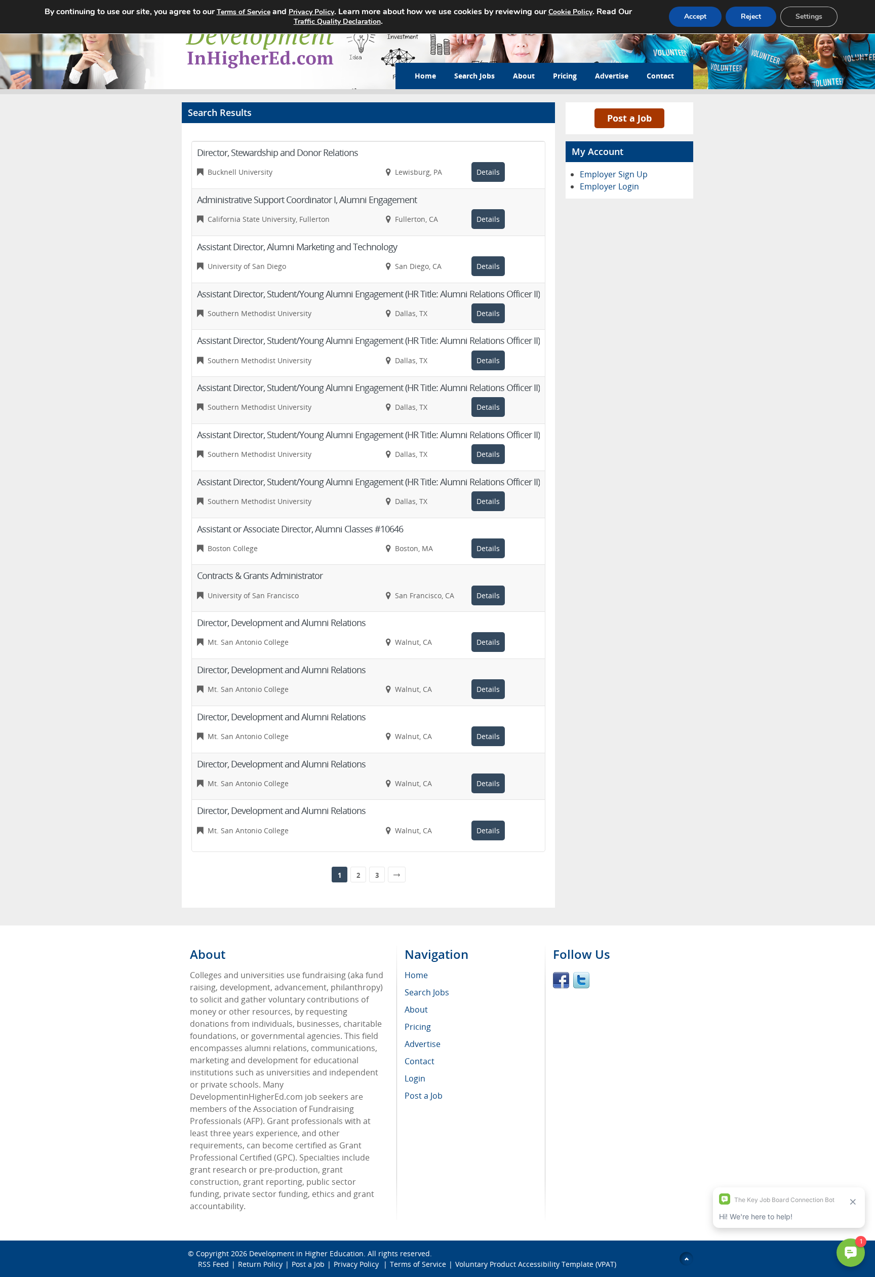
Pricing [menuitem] (418, 1026)
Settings (809, 16)
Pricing (565, 76)
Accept (695, 16)
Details (488, 172)
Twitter (581, 980)
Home (425, 76)
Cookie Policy (570, 12)
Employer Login (609, 186)
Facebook (561, 980)
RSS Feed (213, 1264)
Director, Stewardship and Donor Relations (277, 152)
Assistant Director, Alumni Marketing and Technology (297, 247)
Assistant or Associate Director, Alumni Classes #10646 (300, 529)
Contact (660, 76)
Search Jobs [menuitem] (427, 992)
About (524, 76)
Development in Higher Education (306, 1253)
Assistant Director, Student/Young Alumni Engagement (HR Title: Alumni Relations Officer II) (368, 294)
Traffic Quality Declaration (337, 21)
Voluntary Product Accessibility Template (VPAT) (535, 1264)
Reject (751, 16)
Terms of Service (418, 1264)
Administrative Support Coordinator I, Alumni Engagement (307, 200)
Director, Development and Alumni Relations (281, 622)
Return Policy (260, 1264)
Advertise (611, 76)
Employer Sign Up (614, 174)
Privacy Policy (357, 1264)
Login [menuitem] (415, 1078)
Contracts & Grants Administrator (260, 575)
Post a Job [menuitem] (424, 1095)
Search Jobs (474, 76)
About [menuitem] (416, 1009)
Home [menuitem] (416, 975)
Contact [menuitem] (419, 1061)
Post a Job (629, 118)
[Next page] (397, 874)
